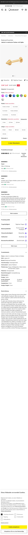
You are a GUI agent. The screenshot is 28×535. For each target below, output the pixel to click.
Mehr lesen (14, 246)
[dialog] (14, 512)
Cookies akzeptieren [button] (14, 527)
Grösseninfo (24, 119)
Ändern (25, 138)
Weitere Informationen (6, 511)
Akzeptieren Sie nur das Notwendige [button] (14, 531)
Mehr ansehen (14, 213)
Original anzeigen (13, 171)
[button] (13, 3)
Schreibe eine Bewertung (24, 155)
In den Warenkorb (14, 143)
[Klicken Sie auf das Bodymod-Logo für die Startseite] (14, 10)
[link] (2, 95)
